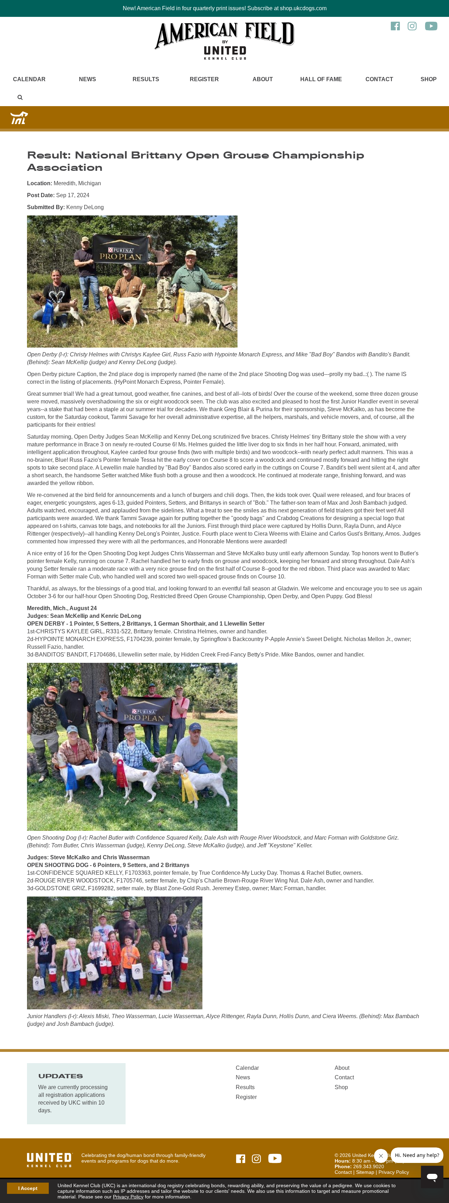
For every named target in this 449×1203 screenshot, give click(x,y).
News (87, 79)
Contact (379, 79)
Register (204, 79)
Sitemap (365, 1172)
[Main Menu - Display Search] (20, 97)
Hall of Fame (321, 79)
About (263, 79)
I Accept (28, 1188)
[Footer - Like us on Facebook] (241, 1159)
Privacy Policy (128, 1196)
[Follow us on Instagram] (412, 29)
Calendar (29, 79)
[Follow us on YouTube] (431, 29)
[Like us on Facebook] (395, 29)
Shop (429, 79)
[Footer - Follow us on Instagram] (256, 1159)
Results (146, 79)
